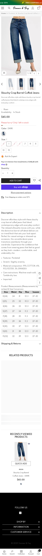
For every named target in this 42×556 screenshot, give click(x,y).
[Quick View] (29, 443)
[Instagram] (20, 513)
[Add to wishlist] (34, 180)
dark (21, 484)
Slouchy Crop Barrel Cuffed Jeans (21, 474)
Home (3, 13)
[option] (21, 46)
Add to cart (15, 181)
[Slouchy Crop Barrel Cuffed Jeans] (21, 451)
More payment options (21, 193)
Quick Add (21, 464)
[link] (21, 419)
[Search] (9, 8)
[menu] (2, 8)
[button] (34, 73)
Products (11, 13)
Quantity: (5, 168)
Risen (6, 110)
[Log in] (33, 8)
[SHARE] (39, 180)
